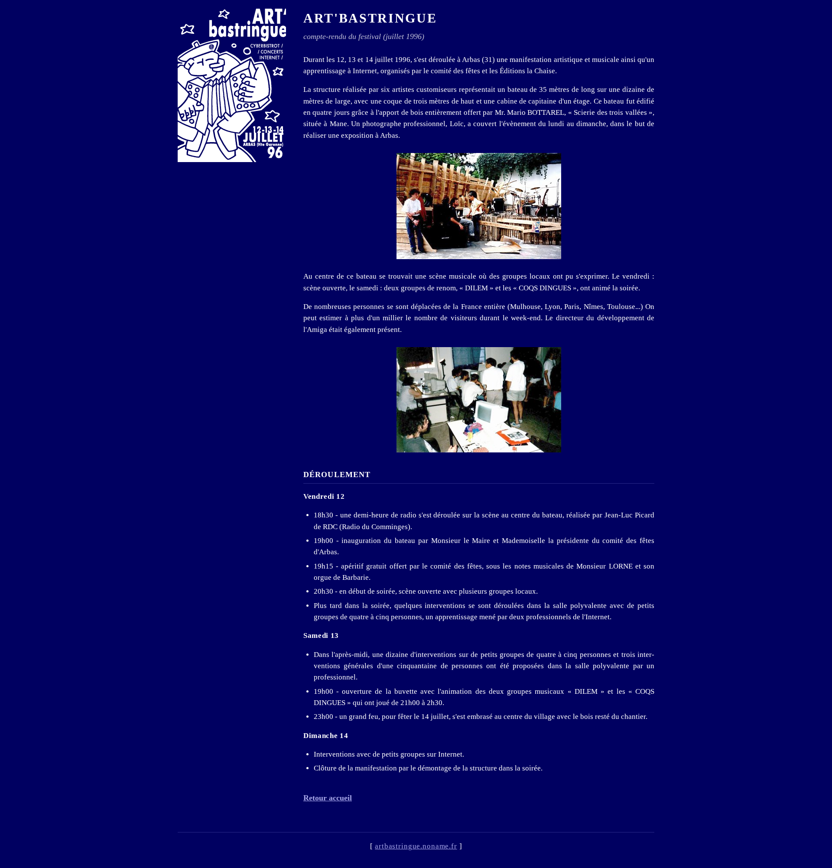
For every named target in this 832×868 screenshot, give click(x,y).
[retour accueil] (232, 85)
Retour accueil (327, 797)
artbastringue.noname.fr (416, 846)
